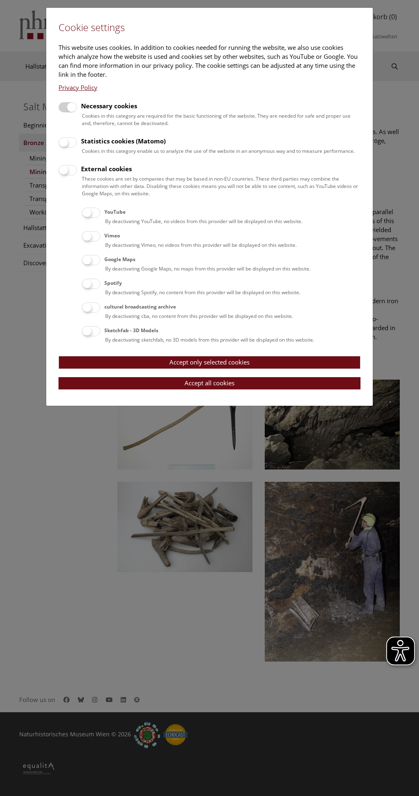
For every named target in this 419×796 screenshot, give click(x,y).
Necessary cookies (109, 106)
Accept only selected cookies (209, 362)
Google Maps (119, 259)
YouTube (115, 211)
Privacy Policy (78, 87)
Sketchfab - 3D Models (131, 330)
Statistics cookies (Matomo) (123, 141)
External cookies (106, 169)
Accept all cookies (209, 383)
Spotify (113, 282)
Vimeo (112, 235)
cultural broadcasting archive (140, 306)
